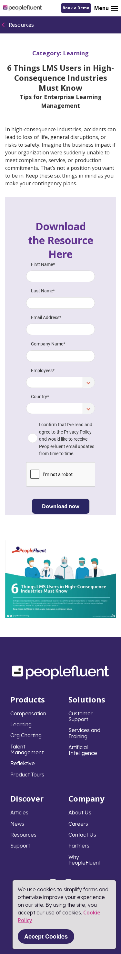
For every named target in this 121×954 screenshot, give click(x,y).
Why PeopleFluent (84, 860)
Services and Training (84, 733)
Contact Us (82, 834)
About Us (79, 812)
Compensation (28, 713)
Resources (21, 25)
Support (20, 845)
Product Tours (27, 774)
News (17, 824)
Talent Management (27, 749)
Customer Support (80, 716)
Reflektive (22, 763)
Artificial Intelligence (82, 750)
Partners (78, 845)
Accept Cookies (46, 936)
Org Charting (26, 735)
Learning (76, 53)
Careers (78, 824)
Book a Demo (76, 8)
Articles (19, 812)
